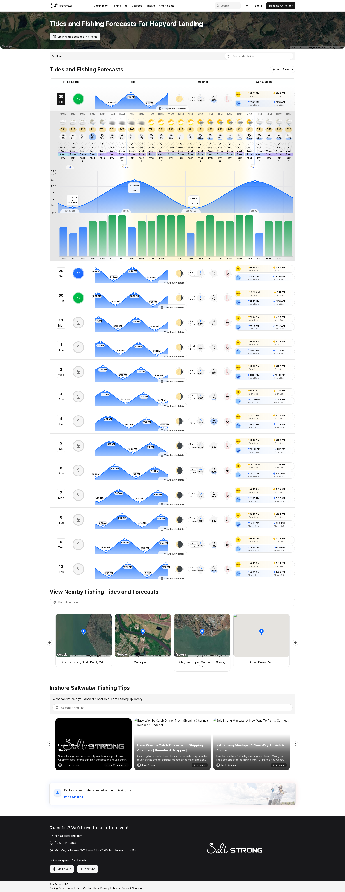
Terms (341, 48)
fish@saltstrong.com (68, 835)
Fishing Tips (119, 5)
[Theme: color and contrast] (247, 5)
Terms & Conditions (132, 888)
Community (101, 5)
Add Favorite (285, 69)
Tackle (150, 5)
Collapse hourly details (174, 108)
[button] (179, 98)
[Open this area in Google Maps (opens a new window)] (7, 46)
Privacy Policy (108, 888)
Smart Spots (166, 5)
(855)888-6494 (65, 843)
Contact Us (89, 888)
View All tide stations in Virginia (78, 36)
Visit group (64, 868)
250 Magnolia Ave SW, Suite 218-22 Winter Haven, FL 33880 (96, 850)
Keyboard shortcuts (299, 48)
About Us (73, 888)
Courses (137, 5)
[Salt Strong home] (61, 5)
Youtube (90, 868)
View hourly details (174, 282)
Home (59, 56)
